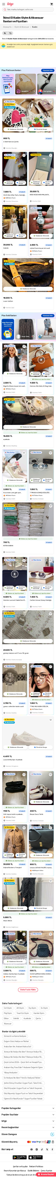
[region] (29, 84)
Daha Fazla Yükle (28, 990)
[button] (3, 4)
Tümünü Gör (48, 70)
